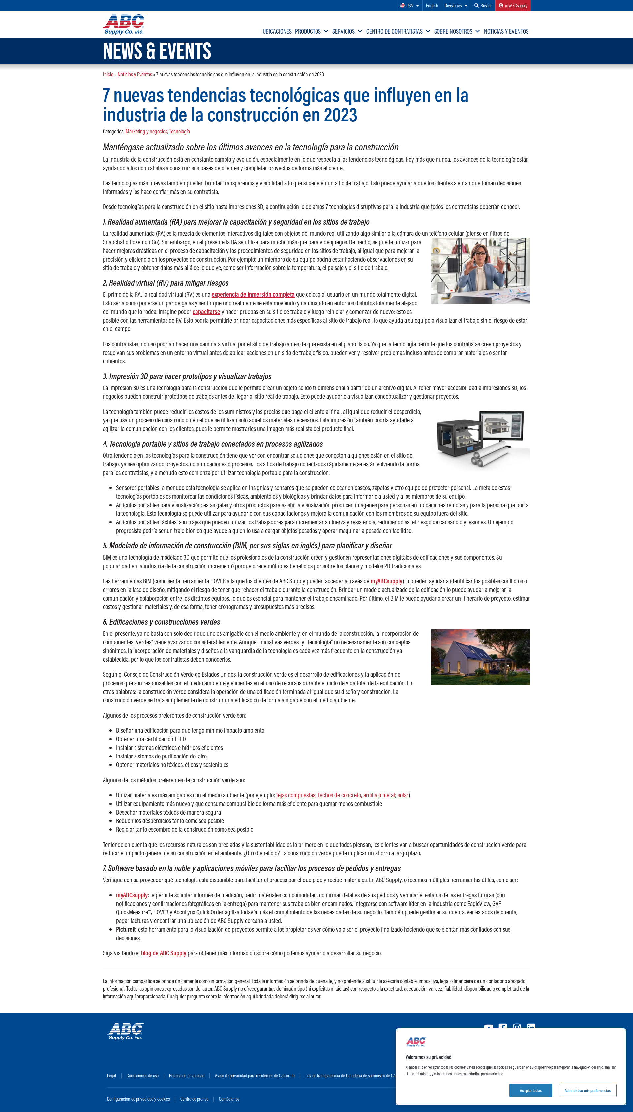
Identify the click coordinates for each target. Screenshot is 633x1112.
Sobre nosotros (453, 31)
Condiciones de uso (143, 1075)
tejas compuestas (295, 795)
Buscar (486, 5)
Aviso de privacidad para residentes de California (255, 1075)
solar (403, 795)
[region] (511, 1066)
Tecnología (179, 131)
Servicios (343, 31)
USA (410, 5)
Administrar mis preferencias (588, 1090)
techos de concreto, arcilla (347, 795)
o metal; (387, 795)
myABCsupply (516, 5)
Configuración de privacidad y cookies (138, 1099)
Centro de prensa (194, 1099)
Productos (308, 31)
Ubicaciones (277, 31)
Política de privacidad (186, 1075)
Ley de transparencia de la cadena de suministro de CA (350, 1075)
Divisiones (453, 5)
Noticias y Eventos (506, 31)
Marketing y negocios (146, 131)
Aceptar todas (531, 1090)
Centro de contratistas (394, 31)
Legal (111, 1075)
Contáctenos (229, 1099)
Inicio (108, 74)
